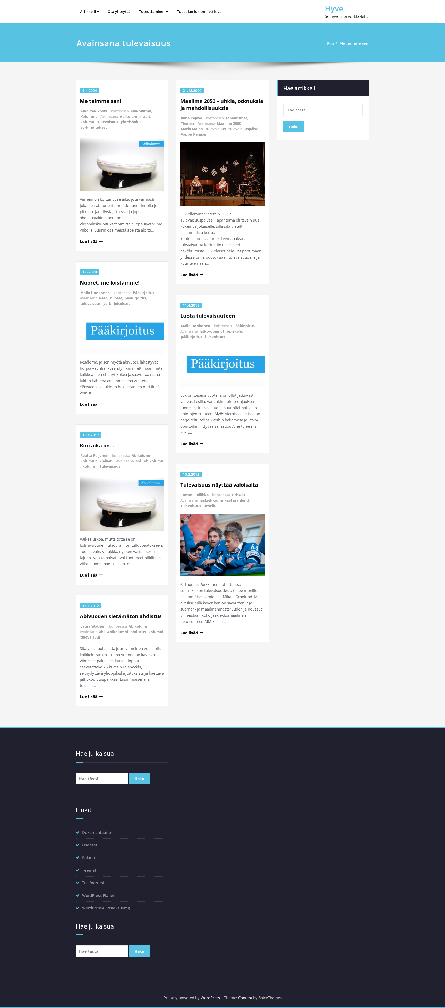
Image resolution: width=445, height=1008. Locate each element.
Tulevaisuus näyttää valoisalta (219, 484)
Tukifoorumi (93, 882)
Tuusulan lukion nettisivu (199, 11)
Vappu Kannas (193, 134)
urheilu (210, 505)
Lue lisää (88, 241)
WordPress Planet (98, 895)
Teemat (89, 870)
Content (245, 997)
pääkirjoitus (135, 298)
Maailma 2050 (229, 123)
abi (138, 460)
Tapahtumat (236, 118)
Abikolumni (140, 111)
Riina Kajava (191, 118)
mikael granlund (234, 500)
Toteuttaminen (152, 11)
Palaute (89, 857)
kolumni (87, 121)
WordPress (210, 997)
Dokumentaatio (96, 832)
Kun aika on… (97, 445)
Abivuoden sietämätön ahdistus (121, 616)
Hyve (334, 8)
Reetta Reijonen (94, 455)
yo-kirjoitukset (93, 127)
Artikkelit (88, 11)
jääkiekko (208, 500)
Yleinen (106, 460)
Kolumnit (88, 116)
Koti (330, 43)
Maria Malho (192, 128)
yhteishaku (131, 121)
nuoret (116, 298)
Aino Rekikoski (93, 111)
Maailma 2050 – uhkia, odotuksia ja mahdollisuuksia (221, 104)
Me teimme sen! (354, 43)
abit (146, 116)
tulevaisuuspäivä (243, 128)
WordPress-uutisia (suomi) (106, 907)
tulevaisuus (108, 121)
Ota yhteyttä (119, 11)
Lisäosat (89, 844)
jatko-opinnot (212, 331)
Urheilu (238, 494)
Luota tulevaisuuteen (207, 315)
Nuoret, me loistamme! (110, 282)
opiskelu (234, 331)
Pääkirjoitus (143, 292)
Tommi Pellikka (195, 494)
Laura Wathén (92, 626)
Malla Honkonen (95, 292)
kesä (103, 298)
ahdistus (138, 631)
